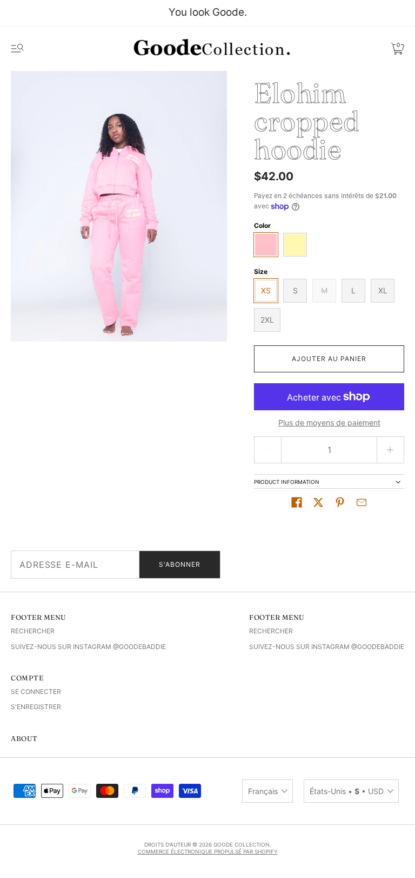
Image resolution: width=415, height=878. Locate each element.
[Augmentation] (390, 449)
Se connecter (36, 691)
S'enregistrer (36, 707)
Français (263, 791)
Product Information (286, 482)
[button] (296, 502)
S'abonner (179, 564)
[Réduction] (267, 449)
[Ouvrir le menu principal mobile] (17, 48)
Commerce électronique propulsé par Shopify (208, 851)
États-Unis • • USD (347, 791)
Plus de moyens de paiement (329, 422)
